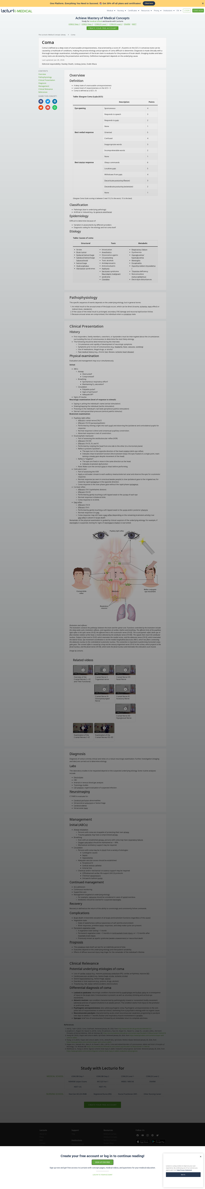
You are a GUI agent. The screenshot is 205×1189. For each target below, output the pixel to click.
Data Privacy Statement (184, 1170)
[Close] (200, 1156)
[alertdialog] (102, 3)
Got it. (183, 1174)
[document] (102, 594)
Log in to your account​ (102, 1175)
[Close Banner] (203, 3)
